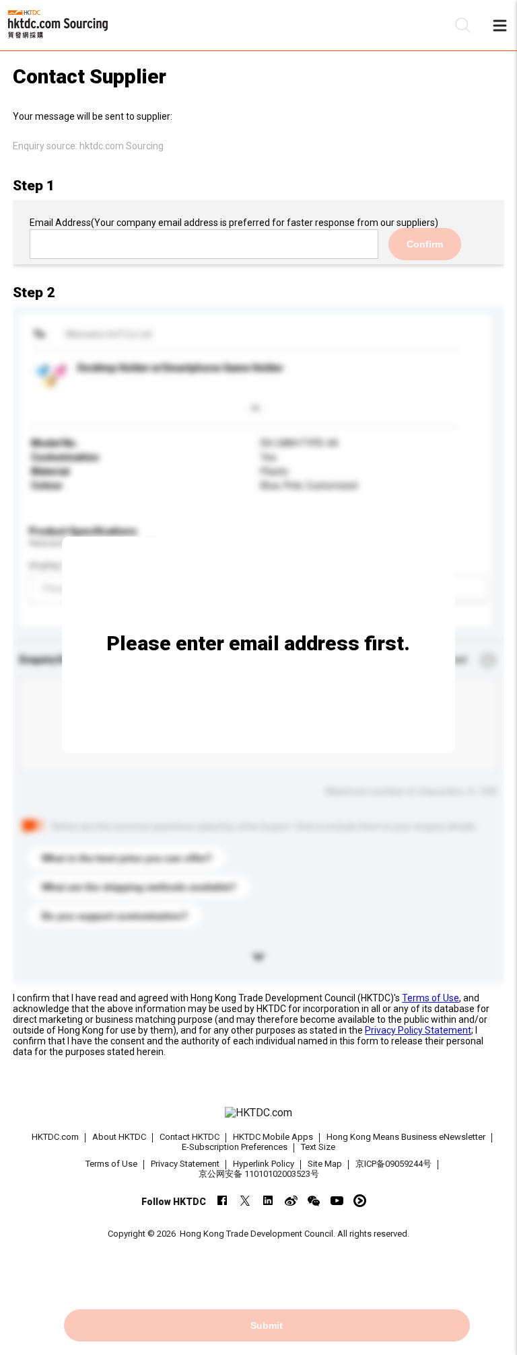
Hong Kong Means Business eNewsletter (405, 1137)
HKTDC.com (55, 1137)
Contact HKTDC (189, 1137)
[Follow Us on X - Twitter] (245, 1200)
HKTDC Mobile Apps (273, 1137)
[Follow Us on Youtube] (337, 1200)
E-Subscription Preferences (234, 1147)
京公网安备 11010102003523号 (259, 1174)
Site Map (325, 1164)
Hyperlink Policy (263, 1164)
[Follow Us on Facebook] (222, 1200)
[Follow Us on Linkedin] (268, 1200)
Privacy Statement (185, 1164)
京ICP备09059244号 (393, 1164)
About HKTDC (119, 1137)
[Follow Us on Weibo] (291, 1200)
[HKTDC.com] (258, 1113)
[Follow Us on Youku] (359, 1200)
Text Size (318, 1147)
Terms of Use (430, 998)
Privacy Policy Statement (418, 1030)
